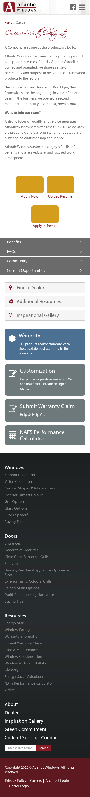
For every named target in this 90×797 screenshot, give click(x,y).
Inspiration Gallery (24, 721)
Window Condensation (23, 656)
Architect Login (57, 780)
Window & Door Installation (27, 663)
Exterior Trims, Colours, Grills (28, 581)
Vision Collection (18, 481)
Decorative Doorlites (22, 549)
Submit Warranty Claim (23, 642)
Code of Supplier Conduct (32, 737)
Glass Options (16, 508)
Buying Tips (14, 521)
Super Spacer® (16, 514)
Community (17, 260)
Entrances (13, 543)
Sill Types (12, 563)
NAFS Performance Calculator (29, 683)
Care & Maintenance (21, 649)
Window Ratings (18, 629)
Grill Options (15, 501)
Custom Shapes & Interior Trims (30, 488)
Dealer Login (19, 786)
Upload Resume (60, 196)
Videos (10, 689)
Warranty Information (22, 636)
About (11, 704)
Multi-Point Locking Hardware (29, 594)
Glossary (11, 669)
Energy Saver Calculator (24, 676)
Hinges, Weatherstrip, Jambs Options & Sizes (37, 572)
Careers (36, 780)
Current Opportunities (26, 270)
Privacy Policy (15, 780)
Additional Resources (39, 301)
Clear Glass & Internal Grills (27, 556)
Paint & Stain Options (22, 587)
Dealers (13, 712)
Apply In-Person (45, 225)
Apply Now (29, 196)
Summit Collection (20, 474)
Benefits (14, 242)
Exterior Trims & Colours (24, 494)
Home (8, 22)
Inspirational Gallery (38, 315)
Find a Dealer (30, 287)
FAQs (11, 251)
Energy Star (14, 622)
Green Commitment (25, 729)
